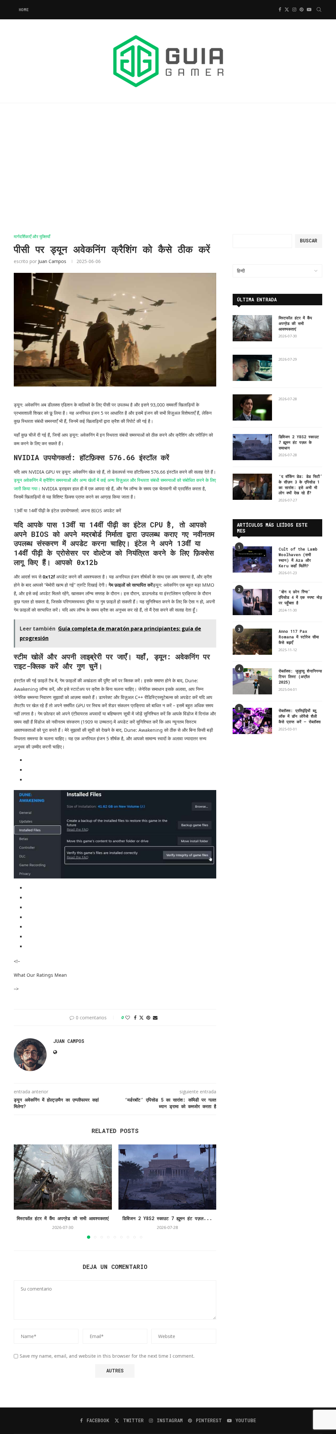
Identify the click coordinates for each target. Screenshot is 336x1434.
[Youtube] (309, 9)
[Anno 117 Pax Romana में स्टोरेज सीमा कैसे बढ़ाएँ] (252, 642)
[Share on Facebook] (135, 1017)
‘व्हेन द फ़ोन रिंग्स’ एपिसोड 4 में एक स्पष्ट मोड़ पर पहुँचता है (300, 597)
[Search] (319, 9)
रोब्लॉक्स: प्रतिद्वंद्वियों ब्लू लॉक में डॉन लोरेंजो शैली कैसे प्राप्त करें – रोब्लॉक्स (300, 716)
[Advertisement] (168, 169)
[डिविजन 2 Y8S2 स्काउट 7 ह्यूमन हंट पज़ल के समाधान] (167, 1177)
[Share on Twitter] (141, 1017)
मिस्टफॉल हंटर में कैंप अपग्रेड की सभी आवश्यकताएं (63, 1218)
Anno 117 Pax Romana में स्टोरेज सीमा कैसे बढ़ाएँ (299, 637)
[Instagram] (294, 9)
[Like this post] (127, 1017)
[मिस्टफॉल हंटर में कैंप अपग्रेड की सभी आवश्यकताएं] (63, 1177)
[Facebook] (280, 9)
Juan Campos (52, 261)
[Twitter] (286, 9)
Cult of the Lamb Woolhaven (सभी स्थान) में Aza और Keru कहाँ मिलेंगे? (298, 557)
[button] (22, 1191)
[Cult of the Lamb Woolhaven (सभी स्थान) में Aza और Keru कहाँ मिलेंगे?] (252, 559)
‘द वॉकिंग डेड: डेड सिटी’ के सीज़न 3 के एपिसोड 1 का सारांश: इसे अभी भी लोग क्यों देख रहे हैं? (300, 484)
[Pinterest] (302, 9)
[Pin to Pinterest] (148, 1017)
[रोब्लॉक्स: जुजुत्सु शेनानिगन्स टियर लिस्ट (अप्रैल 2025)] (252, 681)
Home (24, 9)
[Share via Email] (155, 1017)
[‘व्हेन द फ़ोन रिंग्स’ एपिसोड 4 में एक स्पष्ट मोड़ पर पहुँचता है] (252, 602)
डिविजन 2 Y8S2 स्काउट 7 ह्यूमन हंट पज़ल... (167, 1218)
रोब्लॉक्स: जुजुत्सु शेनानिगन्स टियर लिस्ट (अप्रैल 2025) (300, 676)
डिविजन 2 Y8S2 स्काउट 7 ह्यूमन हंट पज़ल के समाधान (299, 442)
